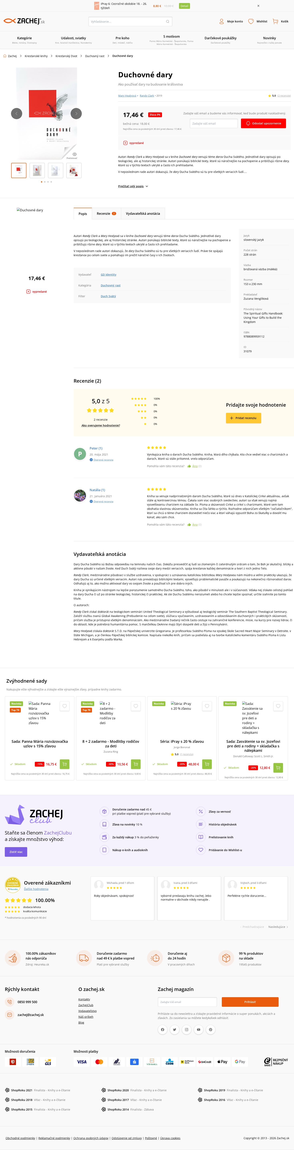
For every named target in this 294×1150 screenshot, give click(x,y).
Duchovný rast (94, 56)
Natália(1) (97, 490)
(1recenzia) (186, 754)
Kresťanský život (66, 56)
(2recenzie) (284, 95)
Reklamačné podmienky (54, 1138)
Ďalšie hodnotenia (36, 889)
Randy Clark (147, 95)
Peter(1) (96, 448)
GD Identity (108, 274)
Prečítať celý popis (131, 186)
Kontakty (84, 999)
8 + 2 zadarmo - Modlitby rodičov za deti (110, 743)
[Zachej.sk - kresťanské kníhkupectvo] (24, 21)
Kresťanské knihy (36, 56)
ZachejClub (85, 1005)
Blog (81, 1022)
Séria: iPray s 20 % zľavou (182, 741)
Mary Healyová (127, 95)
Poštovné (151, 1138)
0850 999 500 (27, 1002)
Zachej (12, 56)
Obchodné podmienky (20, 1138)
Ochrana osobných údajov (90, 1138)
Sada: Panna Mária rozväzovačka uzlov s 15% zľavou (40, 743)
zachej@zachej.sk (31, 1015)
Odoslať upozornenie (266, 123)
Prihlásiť (250, 1002)
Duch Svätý (108, 296)
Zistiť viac (16, 852)
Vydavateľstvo (87, 1011)
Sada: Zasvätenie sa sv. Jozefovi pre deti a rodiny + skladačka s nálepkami (253, 746)
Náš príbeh (85, 1017)
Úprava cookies (170, 1138)
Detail (184, 6)
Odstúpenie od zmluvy (127, 1138)
